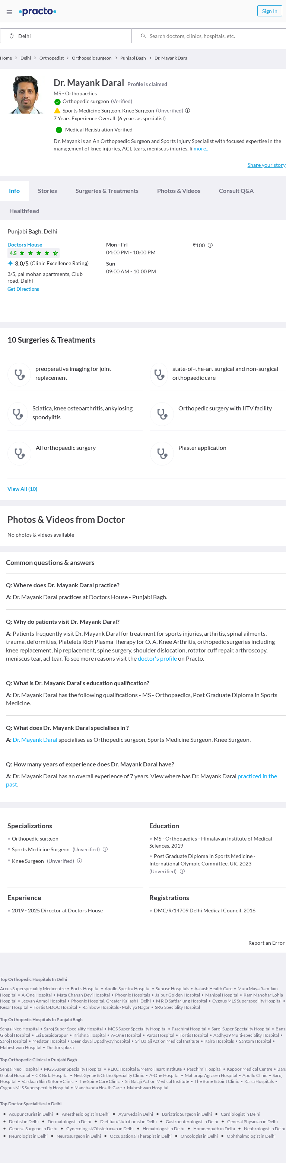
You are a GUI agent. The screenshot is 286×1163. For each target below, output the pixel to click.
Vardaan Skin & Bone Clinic (48, 1081)
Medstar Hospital (49, 1041)
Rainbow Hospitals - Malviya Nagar (116, 1007)
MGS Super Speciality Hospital (137, 1029)
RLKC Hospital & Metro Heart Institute (145, 1069)
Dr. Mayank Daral (35, 739)
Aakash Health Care (213, 988)
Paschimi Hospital (189, 1029)
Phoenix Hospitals (132, 995)
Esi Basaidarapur (51, 1035)
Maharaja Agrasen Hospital (211, 1075)
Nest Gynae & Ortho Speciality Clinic (109, 1075)
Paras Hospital (160, 1035)
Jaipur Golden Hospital (177, 995)
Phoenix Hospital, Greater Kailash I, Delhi (111, 1001)
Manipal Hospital (221, 995)
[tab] (14, 190)
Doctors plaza (60, 1047)
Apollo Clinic (254, 1075)
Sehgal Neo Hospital (19, 1029)
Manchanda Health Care (98, 1087)
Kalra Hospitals (219, 1041)
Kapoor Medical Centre (249, 1069)
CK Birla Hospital (52, 1075)
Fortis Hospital (85, 988)
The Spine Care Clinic (99, 1081)
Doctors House (24, 244)
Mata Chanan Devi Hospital (83, 995)
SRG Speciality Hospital (177, 1007)
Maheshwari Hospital (147, 1087)
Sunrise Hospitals (172, 988)
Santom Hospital (255, 1041)
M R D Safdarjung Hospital (181, 1001)
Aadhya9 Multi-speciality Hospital (246, 1035)
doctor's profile (157, 658)
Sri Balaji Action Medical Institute (167, 1041)
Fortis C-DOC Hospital (55, 1007)
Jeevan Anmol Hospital (44, 1001)
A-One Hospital (37, 995)
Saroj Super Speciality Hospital (73, 1029)
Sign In (269, 11)
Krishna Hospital (89, 1035)
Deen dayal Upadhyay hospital (100, 1041)
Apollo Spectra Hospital (127, 988)
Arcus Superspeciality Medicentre (33, 988)
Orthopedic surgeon (35, 838)
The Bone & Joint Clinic (216, 1081)
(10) (22, 489)
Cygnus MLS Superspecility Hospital (247, 1001)
